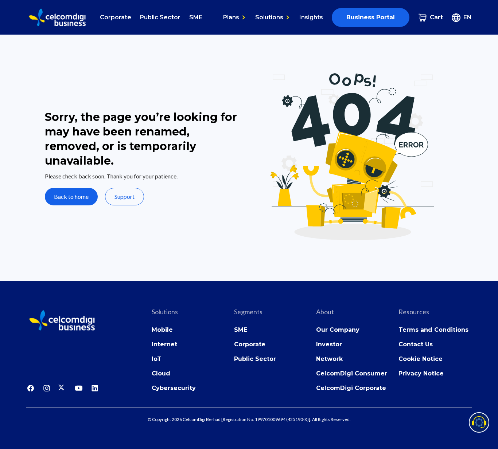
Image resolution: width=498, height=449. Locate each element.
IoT (157, 358)
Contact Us (415, 344)
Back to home (71, 196)
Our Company (337, 329)
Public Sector (160, 17)
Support (124, 196)
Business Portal (370, 17)
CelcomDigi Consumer (351, 373)
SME (195, 17)
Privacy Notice (421, 373)
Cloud (161, 373)
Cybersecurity (174, 388)
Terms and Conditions (433, 329)
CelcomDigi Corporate (351, 388)
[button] (234, 17)
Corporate (115, 17)
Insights (311, 17)
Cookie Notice (420, 358)
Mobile (162, 329)
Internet (164, 344)
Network (329, 358)
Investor (329, 344)
